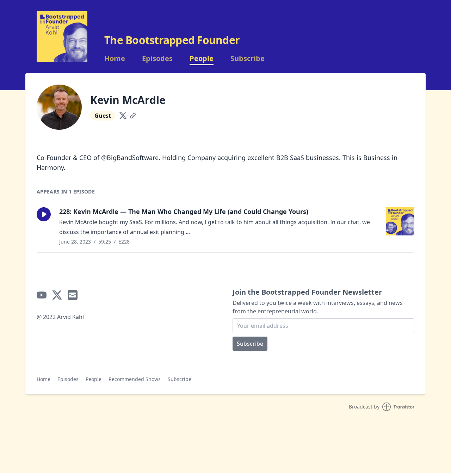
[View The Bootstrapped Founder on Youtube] (42, 295)
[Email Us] (73, 295)
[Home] (62, 36)
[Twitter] (122, 115)
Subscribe (247, 58)
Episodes (157, 58)
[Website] (132, 115)
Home (114, 58)
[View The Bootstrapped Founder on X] (57, 295)
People (202, 58)
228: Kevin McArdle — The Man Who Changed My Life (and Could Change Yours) (183, 211)
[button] (44, 214)
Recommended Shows (135, 379)
